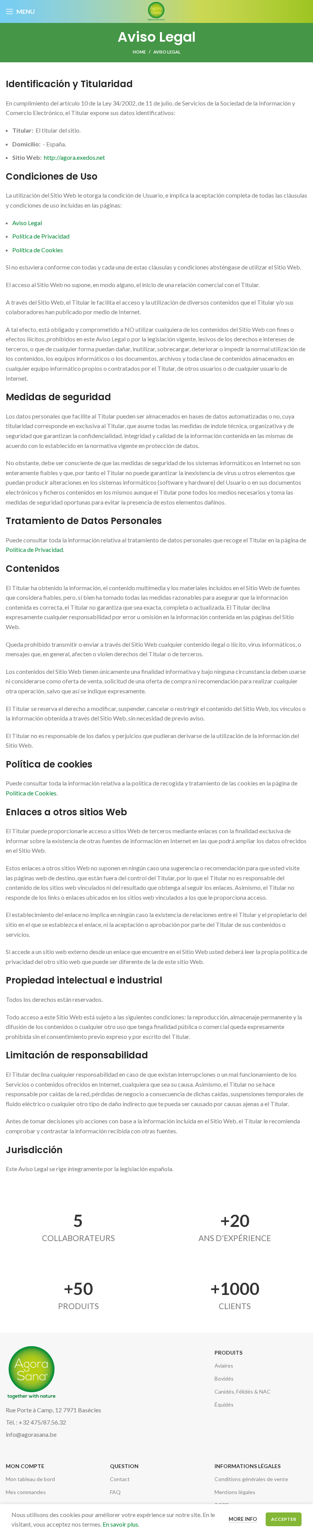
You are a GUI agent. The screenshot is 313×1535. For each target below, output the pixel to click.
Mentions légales (235, 1492)
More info (243, 1519)
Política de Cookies (37, 249)
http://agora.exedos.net (74, 157)
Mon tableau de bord (30, 1479)
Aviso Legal (27, 222)
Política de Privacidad (40, 236)
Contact (120, 1479)
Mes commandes (26, 1492)
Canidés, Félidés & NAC (243, 1391)
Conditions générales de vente (251, 1479)
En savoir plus (120, 1524)
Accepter (283, 1519)
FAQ (115, 1492)
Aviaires (224, 1365)
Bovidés (224, 1378)
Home (139, 51)
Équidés (224, 1404)
